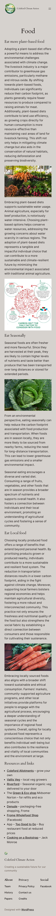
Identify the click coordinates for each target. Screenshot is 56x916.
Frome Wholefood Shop (22, 815)
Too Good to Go (25, 824)
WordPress (27, 909)
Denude (12, 806)
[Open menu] (50, 8)
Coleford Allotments (20, 771)
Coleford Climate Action (28, 8)
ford (16, 784)
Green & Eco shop (24, 793)
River (10, 784)
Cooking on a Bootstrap (22, 837)
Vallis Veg (13, 779)
